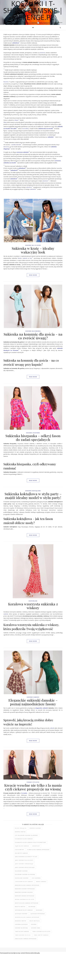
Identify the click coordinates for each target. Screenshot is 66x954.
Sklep (5, 122)
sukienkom (13, 179)
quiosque (39, 910)
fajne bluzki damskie (22, 846)
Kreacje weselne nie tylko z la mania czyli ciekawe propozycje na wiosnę (33, 787)
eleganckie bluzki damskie (24, 838)
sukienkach (21, 168)
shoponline (33, 601)
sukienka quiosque (21, 924)
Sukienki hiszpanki (33, 433)
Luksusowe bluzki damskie (24, 881)
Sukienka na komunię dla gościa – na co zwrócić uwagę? (33, 336)
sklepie (16, 120)
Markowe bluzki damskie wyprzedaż (27, 885)
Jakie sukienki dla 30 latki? (24, 860)
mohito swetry (20, 906)
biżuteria (42, 52)
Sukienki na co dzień (33, 245)
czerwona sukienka (22, 152)
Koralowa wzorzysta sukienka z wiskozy (33, 606)
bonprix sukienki (35, 828)
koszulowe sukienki (22, 878)
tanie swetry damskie (41, 935)
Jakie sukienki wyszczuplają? (25, 867)
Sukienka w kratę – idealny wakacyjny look (33, 250)
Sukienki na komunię (33, 331)
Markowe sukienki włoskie (24, 892)
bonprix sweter (20, 831)
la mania (24, 793)
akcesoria (6, 147)
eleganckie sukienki (41, 708)
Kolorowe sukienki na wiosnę (25, 874)
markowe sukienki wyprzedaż (25, 888)
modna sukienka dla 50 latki (24, 899)
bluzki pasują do (20, 828)
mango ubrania (41, 881)
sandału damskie (16, 144)
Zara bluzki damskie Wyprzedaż (25, 938)
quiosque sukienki (21, 913)
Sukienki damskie (33, 697)
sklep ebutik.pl (34, 920)
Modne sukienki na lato (25, 258)
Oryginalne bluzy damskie (24, 910)
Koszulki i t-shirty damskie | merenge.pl (33, 10)
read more (33, 275)
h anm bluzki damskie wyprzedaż (38, 849)
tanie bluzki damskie (22, 931)
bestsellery (25, 128)
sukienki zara (35, 928)
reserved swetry (20, 920)
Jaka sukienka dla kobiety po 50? (26, 856)
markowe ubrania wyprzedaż (24, 896)
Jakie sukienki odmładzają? (24, 863)
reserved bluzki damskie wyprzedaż (27, 917)
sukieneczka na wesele (45, 128)
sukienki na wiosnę (21, 928)
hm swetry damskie (21, 853)
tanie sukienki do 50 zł (23, 935)
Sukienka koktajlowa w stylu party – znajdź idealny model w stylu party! (33, 496)
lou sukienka (36, 878)
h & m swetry (19, 849)
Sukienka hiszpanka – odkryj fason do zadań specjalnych (33, 437)
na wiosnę (32, 906)
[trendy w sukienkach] (9, 170)
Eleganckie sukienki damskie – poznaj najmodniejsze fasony (33, 702)
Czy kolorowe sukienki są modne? (26, 835)
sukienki (5, 614)
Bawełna (6, 82)
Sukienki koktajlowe (33, 491)
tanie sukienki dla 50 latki (41, 931)
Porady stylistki (33, 782)
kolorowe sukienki (21, 871)
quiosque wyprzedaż (38, 913)
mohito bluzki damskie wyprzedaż (26, 903)
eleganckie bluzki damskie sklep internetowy (30, 842)
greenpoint (36, 846)
